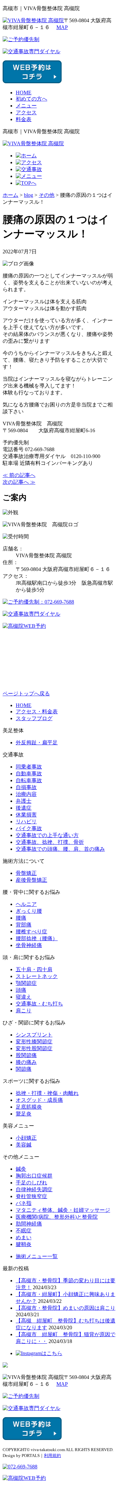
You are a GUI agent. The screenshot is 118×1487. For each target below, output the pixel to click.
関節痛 (23, 1069)
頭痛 (21, 990)
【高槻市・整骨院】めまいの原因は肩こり (65, 1308)
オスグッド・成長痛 (39, 1100)
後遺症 (23, 808)
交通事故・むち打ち (39, 1003)
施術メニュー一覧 (37, 1256)
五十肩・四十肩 (34, 969)
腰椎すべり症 (31, 931)
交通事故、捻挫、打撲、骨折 (50, 842)
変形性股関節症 (34, 1048)
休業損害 (26, 814)
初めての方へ (31, 99)
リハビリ (26, 821)
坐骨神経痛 (29, 945)
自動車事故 (29, 773)
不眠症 (23, 1230)
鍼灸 (21, 1169)
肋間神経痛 (29, 1223)
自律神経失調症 (34, 1189)
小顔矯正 (26, 1138)
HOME (23, 92)
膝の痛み (26, 1062)
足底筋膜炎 (29, 1107)
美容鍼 (23, 1144)
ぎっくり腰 (29, 911)
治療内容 (26, 794)
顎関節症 (26, 983)
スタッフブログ (34, 718)
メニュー (26, 105)
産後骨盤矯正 (31, 880)
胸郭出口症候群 (34, 1176)
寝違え (23, 997)
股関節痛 (26, 1055)
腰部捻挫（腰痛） (37, 938)
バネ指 (23, 1203)
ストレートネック (37, 976)
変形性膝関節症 (34, 1041)
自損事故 (26, 787)
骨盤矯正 (26, 873)
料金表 (23, 119)
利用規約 (52, 1455)
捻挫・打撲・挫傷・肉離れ (47, 1093)
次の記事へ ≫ (19, 482)
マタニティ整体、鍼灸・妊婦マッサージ (63, 1210)
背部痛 (23, 924)
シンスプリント (34, 1034)
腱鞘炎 (23, 1244)
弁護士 (23, 801)
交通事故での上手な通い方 (47, 835)
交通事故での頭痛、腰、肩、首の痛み (60, 849)
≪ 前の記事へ (19, 475)
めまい (23, 1237)
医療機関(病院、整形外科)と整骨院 (57, 1217)
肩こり (23, 1010)
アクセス (26, 112)
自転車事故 (29, 780)
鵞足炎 (23, 1113)
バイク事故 (29, 828)
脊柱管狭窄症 (31, 1196)
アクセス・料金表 (37, 711)
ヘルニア (26, 904)
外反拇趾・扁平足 (37, 742)
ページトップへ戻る (26, 693)
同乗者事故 (29, 766)
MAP (62, 27)
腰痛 (21, 918)
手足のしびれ (31, 1182)
